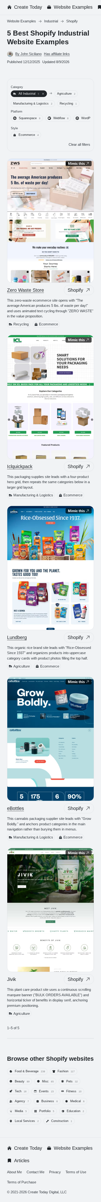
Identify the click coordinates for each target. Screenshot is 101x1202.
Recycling (21, 324)
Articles (21, 1160)
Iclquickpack (19, 466)
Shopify (75, 290)
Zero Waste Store (25, 290)
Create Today (28, 7)
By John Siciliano (28, 54)
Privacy (55, 1172)
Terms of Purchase (21, 1182)
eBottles (15, 808)
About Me (14, 1172)
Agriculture (21, 666)
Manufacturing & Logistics (33, 495)
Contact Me (35, 1172)
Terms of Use (76, 1172)
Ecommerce (48, 324)
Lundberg (17, 637)
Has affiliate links (57, 54)
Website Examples (73, 7)
